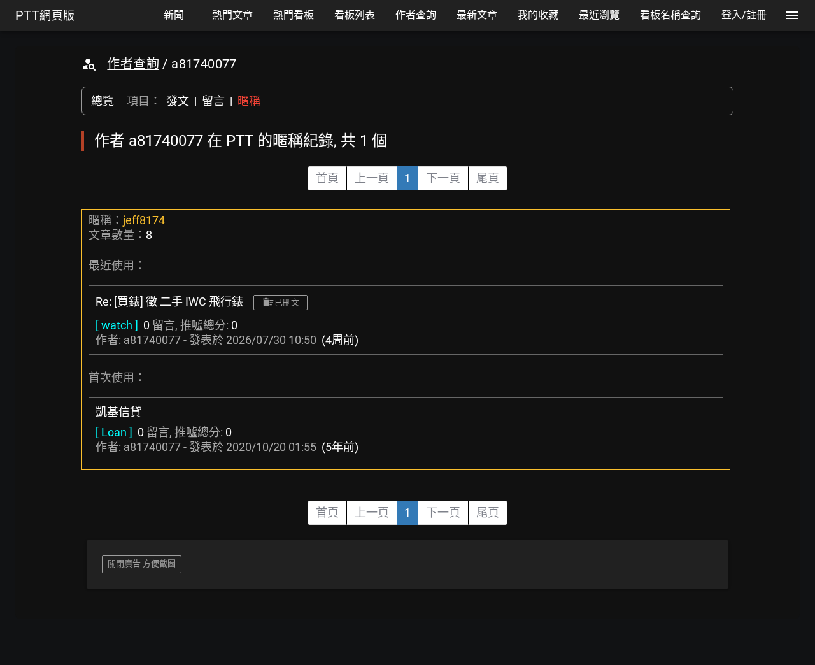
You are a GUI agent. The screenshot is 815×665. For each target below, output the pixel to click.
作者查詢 (133, 63)
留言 (213, 101)
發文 (177, 101)
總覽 (102, 101)
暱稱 (248, 101)
